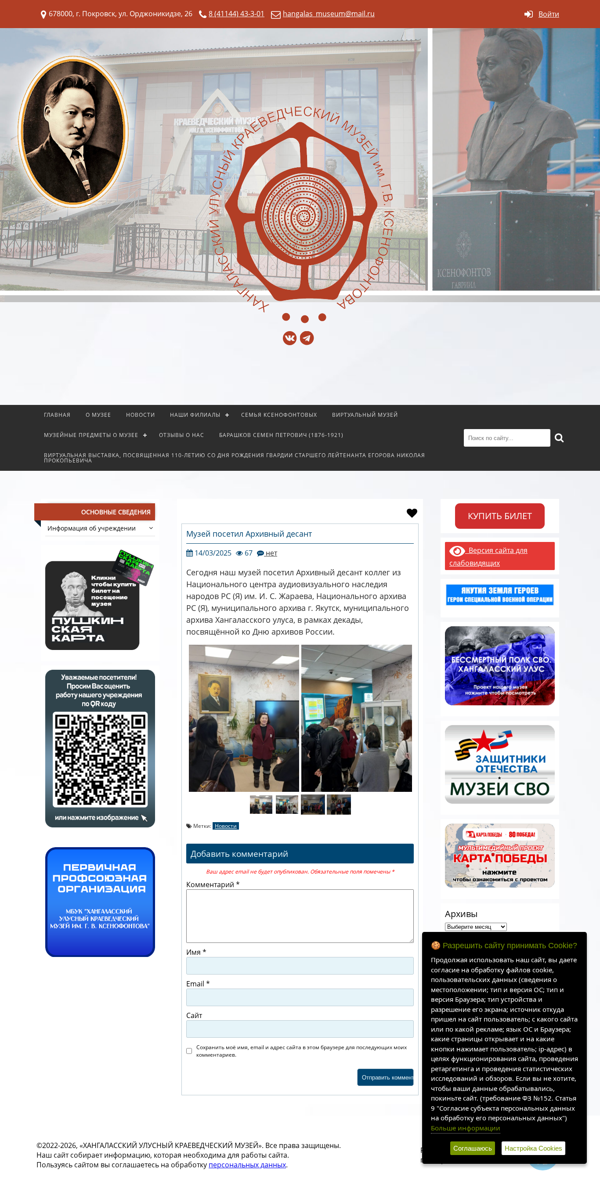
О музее (98, 415)
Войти (549, 14)
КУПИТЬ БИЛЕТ (500, 516)
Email (198, 984)
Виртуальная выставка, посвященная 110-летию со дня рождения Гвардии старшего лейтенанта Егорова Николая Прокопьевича (234, 457)
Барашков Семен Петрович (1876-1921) (281, 435)
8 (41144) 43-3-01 (236, 13)
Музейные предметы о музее (91, 435)
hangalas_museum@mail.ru (329, 13)
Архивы (461, 914)
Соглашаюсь (472, 1148)
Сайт (194, 1015)
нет (270, 553)
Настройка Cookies (533, 1148)
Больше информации (465, 1127)
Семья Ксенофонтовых (279, 415)
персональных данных (247, 1165)
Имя (196, 952)
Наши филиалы (195, 415)
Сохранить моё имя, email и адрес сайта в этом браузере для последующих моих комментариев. (301, 1050)
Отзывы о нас (181, 435)
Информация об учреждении (91, 528)
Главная (57, 415)
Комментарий (213, 884)
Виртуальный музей (365, 415)
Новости (140, 415)
